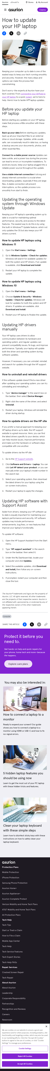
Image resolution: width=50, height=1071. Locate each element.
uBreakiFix (14, 2)
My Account (43, 2)
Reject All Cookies (25, 1056)
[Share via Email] (19, 33)
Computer (6, 616)
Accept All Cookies (24, 1064)
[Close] (46, 1026)
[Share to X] (11, 33)
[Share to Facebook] (4, 33)
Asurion (5, 2)
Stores (30, 2)
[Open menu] (5, 10)
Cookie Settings (25, 1048)
